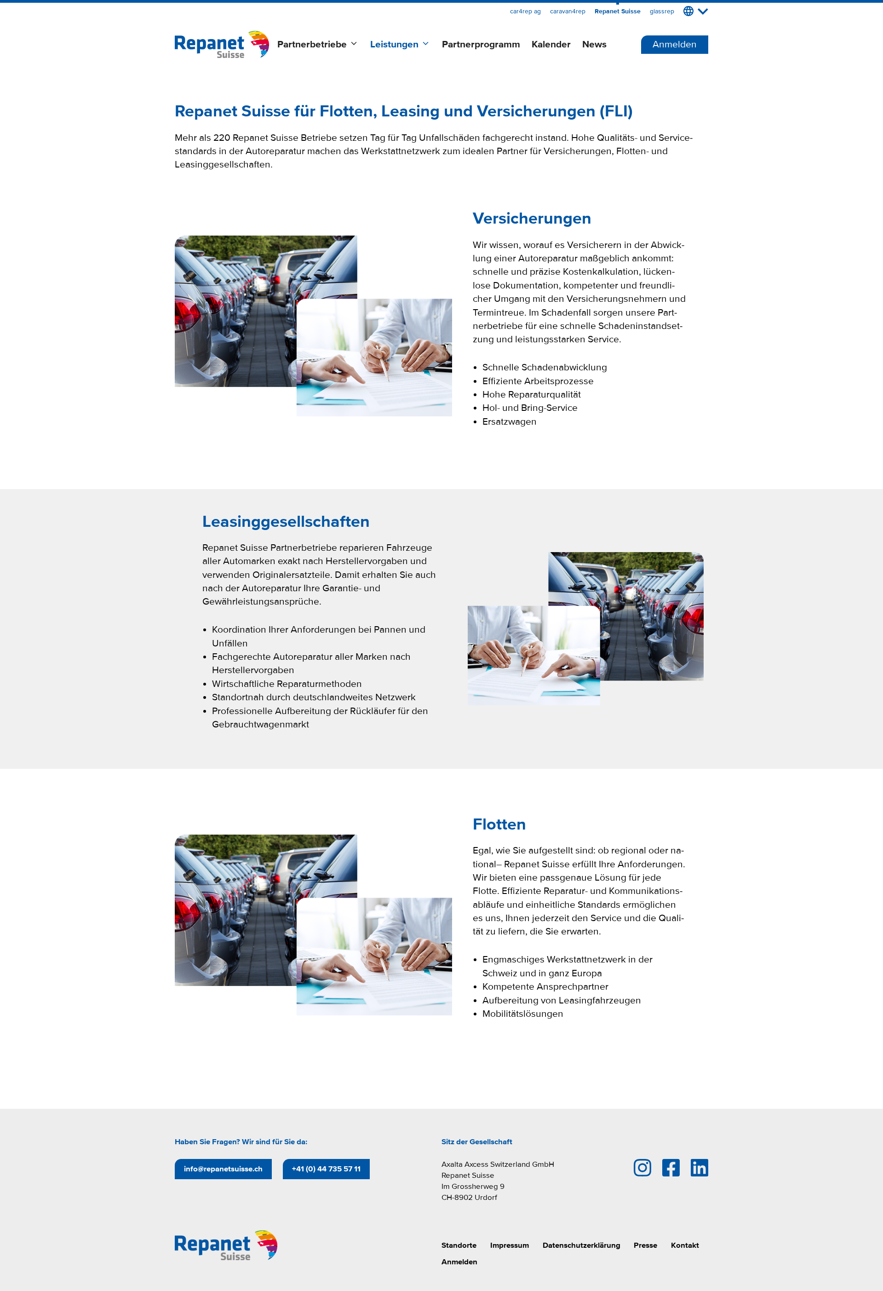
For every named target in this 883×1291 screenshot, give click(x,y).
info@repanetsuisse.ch (223, 1169)
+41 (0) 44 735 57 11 (326, 1169)
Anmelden (675, 44)
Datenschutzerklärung (581, 1245)
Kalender (551, 44)
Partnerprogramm (481, 44)
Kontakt (685, 1245)
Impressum (509, 1245)
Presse (645, 1245)
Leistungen (394, 44)
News (594, 44)
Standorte (459, 1245)
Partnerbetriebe (312, 44)
